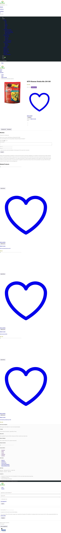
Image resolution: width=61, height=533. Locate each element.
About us (3, 460)
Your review (2, 141)
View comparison (4, 526)
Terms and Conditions (5, 464)
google (2, 452)
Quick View (3, 188)
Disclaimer (9, 129)
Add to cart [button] (3, 243)
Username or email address (6, 492)
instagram (3, 454)
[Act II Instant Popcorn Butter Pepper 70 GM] (10, 338)
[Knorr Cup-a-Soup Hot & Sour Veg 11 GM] (10, 166)
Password (3, 495)
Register (2, 488)
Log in (3, 503)
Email (1, 148)
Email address (4, 509)
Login (2, 487)
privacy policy (3, 515)
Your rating (2, 140)
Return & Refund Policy (5, 465)
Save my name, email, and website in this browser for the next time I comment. (15, 150)
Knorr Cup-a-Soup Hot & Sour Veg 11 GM (5, 248)
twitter (2, 451)
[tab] (3, 129)
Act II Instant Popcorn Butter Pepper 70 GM (5, 419)
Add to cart (34, 87)
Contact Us (3, 461)
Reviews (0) (3, 129)
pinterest (3, 455)
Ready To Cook (33, 118)
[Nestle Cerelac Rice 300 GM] (10, 252)
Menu (2, 62)
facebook (3, 450)
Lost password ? (4, 501)
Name (1, 146)
